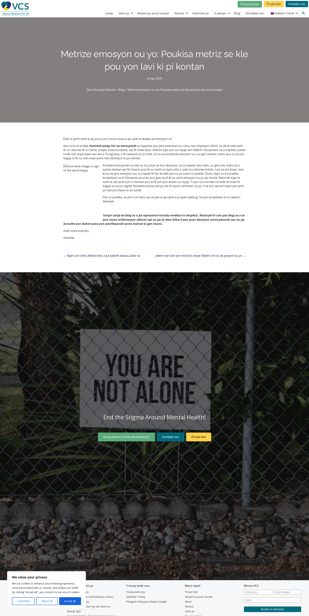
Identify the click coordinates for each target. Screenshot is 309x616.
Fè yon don (191, 592)
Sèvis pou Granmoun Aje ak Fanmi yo (88, 606)
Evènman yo (200, 13)
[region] (46, 590)
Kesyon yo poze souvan (153, 13)
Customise (23, 601)
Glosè (188, 601)
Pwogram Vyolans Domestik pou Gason (90, 596)
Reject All (47, 601)
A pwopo (220, 13)
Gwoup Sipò (74, 611)
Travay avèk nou (135, 592)
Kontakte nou (255, 13)
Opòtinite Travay (135, 596)
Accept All (70, 601)
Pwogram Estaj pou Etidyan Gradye (146, 601)
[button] (131, 13)
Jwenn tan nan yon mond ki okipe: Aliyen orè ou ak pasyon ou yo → (201, 256)
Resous (179, 13)
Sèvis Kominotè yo (78, 592)
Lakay (109, 13)
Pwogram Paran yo (78, 601)
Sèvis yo (124, 13)
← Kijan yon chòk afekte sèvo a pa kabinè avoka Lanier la (101, 256)
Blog (237, 13)
